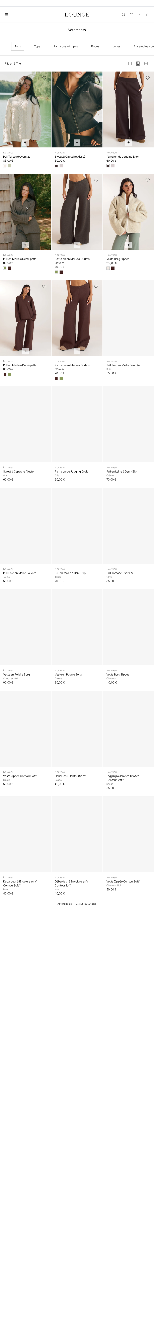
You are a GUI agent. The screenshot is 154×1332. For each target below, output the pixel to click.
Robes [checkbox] (95, 46)
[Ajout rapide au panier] (25, 142)
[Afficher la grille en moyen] (138, 63)
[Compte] (139, 14)
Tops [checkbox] (37, 46)
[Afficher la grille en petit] (146, 63)
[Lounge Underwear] (76, 15)
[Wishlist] (131, 14)
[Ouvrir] (6, 14)
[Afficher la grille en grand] (130, 63)
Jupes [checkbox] (117, 46)
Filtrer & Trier (13, 63)
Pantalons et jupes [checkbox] (66, 46)
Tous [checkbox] (18, 46)
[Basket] (147, 14)
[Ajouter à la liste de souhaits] (44, 78)
